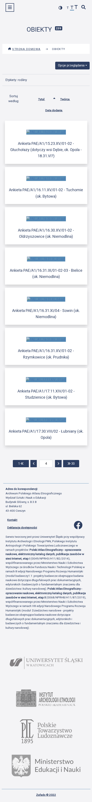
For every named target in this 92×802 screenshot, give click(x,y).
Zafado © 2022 (46, 794)
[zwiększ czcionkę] (76, 7)
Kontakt (12, 519)
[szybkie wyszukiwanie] (84, 7)
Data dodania (54, 110)
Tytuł (41, 99)
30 (74, 463)
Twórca (65, 99)
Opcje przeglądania (71, 65)
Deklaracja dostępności (22, 527)
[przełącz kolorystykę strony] (60, 7)
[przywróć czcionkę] (72, 8)
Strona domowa (26, 49)
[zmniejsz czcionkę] (68, 8)
